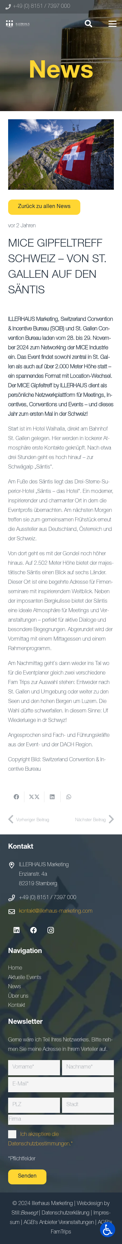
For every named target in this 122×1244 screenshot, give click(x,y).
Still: (25, 1213)
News (14, 987)
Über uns (18, 996)
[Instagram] (50, 930)
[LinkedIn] (16, 930)
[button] (88, 24)
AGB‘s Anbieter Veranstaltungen (59, 1223)
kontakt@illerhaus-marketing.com (56, 911)
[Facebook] (33, 930)
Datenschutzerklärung (65, 1213)
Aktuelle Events (24, 978)
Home (15, 968)
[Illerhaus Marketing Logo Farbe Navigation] (17, 23)
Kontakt (16, 1006)
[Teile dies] (16, 796)
